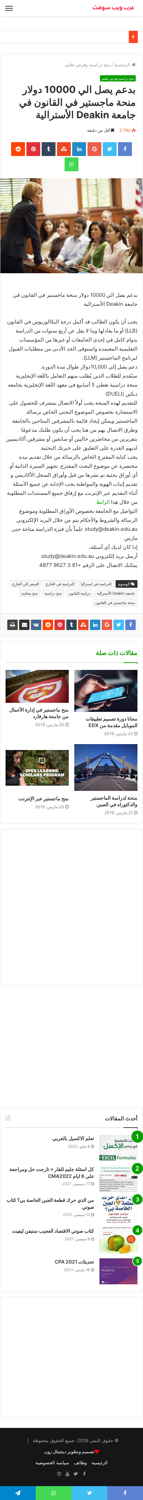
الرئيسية (123, 64)
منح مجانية (30, 593)
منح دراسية (53, 593)
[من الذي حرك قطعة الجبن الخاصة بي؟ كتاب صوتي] (118, 1210)
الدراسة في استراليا (96, 583)
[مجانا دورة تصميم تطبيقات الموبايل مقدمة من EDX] (105, 691)
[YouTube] (67, 1474)
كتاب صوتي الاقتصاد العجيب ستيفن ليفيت (53, 1231)
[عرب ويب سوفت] (113, 8)
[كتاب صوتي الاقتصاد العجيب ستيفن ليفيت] (118, 1240)
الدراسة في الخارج (59, 583)
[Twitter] (76, 1474)
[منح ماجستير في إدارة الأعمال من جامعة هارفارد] (37, 686)
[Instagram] (59, 1474)
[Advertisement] (71, 907)
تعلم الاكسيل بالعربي (73, 1138)
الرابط (103, 502)
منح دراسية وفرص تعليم (87, 64)
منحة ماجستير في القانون (115, 602)
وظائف (80, 1462)
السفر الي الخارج (25, 583)
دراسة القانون (79, 593)
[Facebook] (84, 1474)
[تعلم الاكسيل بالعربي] (118, 1148)
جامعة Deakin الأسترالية (116, 593)
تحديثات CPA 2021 (74, 1262)
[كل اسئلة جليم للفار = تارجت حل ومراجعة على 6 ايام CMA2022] (118, 1179)
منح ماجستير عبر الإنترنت (43, 798)
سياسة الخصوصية (52, 1462)
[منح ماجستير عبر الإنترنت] (37, 768)
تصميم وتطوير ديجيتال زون (69, 1451)
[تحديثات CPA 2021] (118, 1271)
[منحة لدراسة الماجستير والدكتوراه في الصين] (105, 767)
